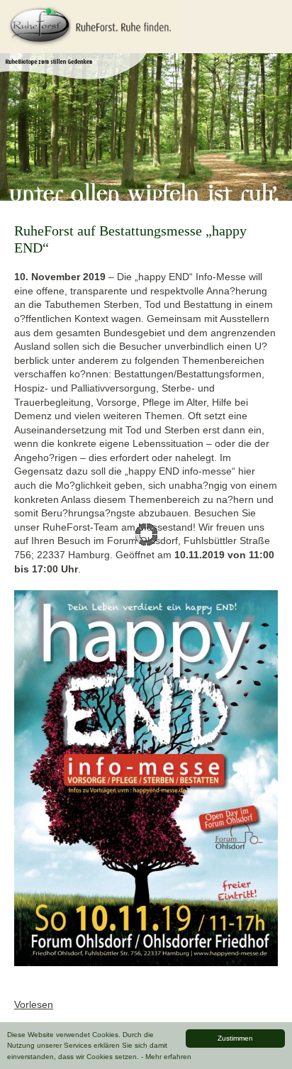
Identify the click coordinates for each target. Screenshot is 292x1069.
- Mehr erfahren (166, 1056)
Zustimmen (235, 1038)
